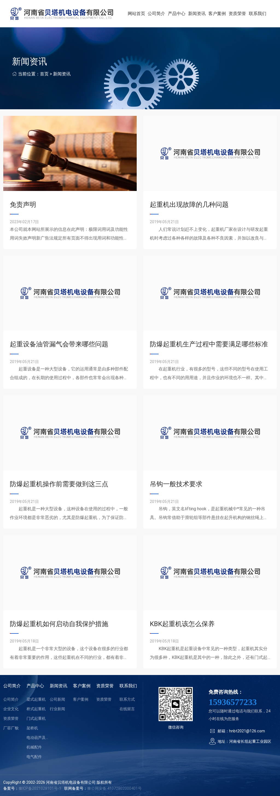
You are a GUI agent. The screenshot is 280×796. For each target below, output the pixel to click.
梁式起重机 (36, 699)
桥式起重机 (36, 709)
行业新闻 (57, 709)
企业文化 (11, 709)
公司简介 (156, 13)
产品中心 (176, 13)
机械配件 (34, 747)
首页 (44, 73)
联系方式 (127, 699)
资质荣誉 (237, 13)
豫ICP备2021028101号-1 (40, 788)
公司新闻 (57, 699)
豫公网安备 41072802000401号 (114, 788)
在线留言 (127, 709)
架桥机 (32, 728)
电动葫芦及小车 (38, 737)
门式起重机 (36, 718)
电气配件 (34, 756)
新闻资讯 (197, 13)
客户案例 (217, 13)
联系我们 (257, 13)
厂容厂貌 (11, 728)
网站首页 (136, 13)
